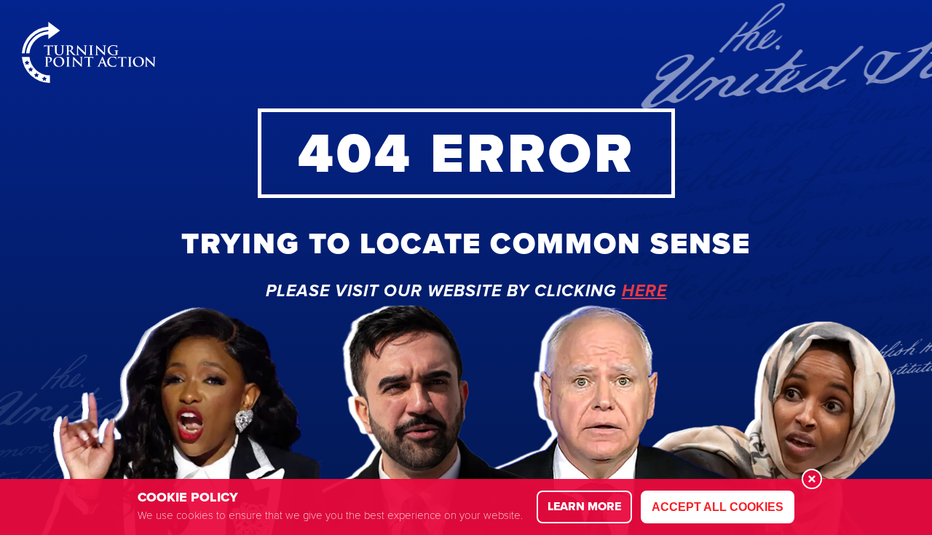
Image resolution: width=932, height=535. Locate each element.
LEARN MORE (584, 506)
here (644, 291)
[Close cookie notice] (812, 479)
